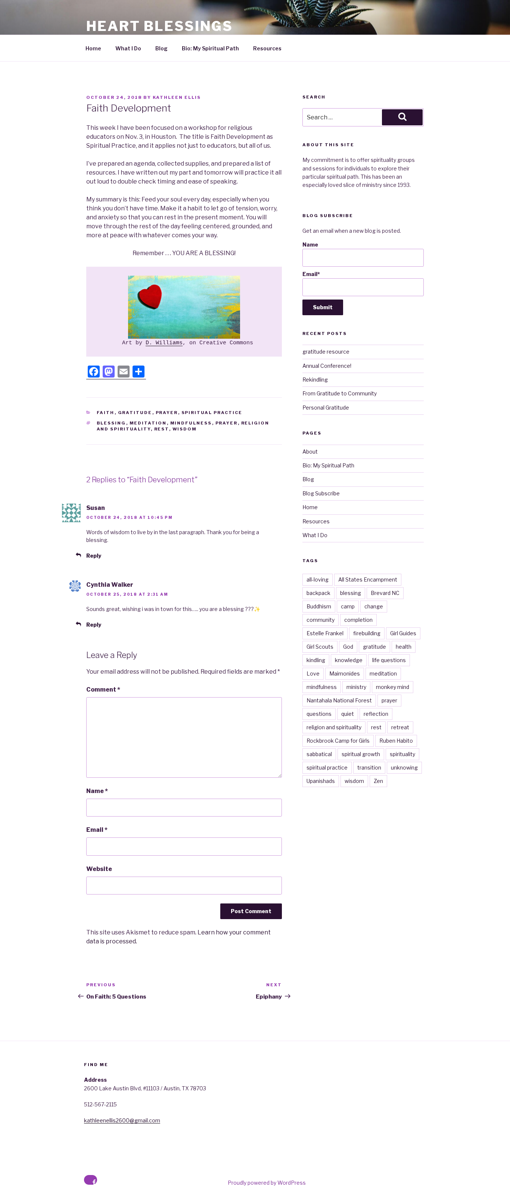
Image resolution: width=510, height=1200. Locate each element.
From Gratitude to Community (339, 393)
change (373, 606)
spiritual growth (361, 754)
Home (93, 48)
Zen (378, 781)
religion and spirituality (334, 727)
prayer (167, 412)
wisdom (184, 429)
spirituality (402, 754)
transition (369, 767)
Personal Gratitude (325, 407)
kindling (316, 660)
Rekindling (315, 379)
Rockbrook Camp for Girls (338, 740)
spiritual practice (212, 412)
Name (97, 791)
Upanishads (321, 781)
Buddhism (319, 606)
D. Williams (164, 343)
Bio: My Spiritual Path (210, 48)
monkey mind (392, 687)
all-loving (318, 579)
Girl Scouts (320, 646)
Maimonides (344, 673)
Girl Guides (403, 633)
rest (161, 429)
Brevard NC (385, 593)
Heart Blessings (159, 26)
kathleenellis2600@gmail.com (122, 1120)
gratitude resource (325, 351)
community (321, 620)
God (348, 646)
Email (97, 829)
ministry (356, 687)
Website (99, 868)
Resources (267, 48)
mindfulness (191, 423)
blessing (111, 423)
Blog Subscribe (321, 493)
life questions (389, 660)
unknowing (404, 767)
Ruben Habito (396, 740)
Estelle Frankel (325, 633)
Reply (93, 555)
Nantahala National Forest (339, 700)
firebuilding (366, 633)
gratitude (135, 412)
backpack (318, 593)
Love (313, 673)
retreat (400, 727)
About (310, 451)
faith (106, 412)
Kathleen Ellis (177, 97)
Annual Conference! (326, 366)
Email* (311, 274)
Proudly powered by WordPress (267, 1182)
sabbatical (319, 754)
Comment (103, 689)
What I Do (128, 48)
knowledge (349, 660)
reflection (376, 714)
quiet (347, 714)
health (403, 646)
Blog (161, 48)
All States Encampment (367, 579)
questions (319, 714)
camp (348, 606)
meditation (148, 423)
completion (358, 620)
